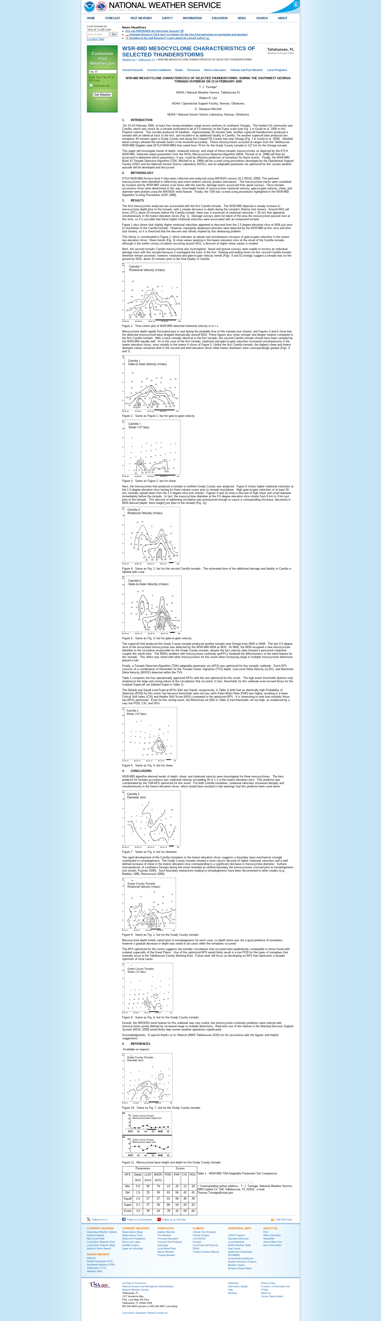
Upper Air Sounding (132, 1248)
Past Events (234, 1248)
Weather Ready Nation (240, 1268)
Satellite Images (130, 1245)
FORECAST (112, 18)
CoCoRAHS (199, 1238)
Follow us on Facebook (139, 1219)
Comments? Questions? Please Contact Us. (145, 1312)
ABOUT (282, 18)
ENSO (196, 1248)
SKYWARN (234, 1255)
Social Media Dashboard (241, 1258)
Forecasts (193, 70)
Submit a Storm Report (99, 1248)
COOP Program (236, 1235)
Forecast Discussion (167, 1238)
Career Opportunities (272, 1296)
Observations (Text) (132, 1235)
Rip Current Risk (95, 1238)
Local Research (236, 1241)
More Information (272, 1245)
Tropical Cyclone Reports (206, 1251)
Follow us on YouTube (173, 1219)
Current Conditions (159, 70)
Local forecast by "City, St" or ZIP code (99, 27)
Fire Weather (164, 1235)
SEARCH (261, 18)
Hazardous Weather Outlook (102, 1231)
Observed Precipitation (134, 1238)
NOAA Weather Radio (239, 1245)
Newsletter (269, 1238)
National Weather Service (135, 1289)
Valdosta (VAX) (95, 1271)
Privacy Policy (102, 99)
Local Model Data (166, 1248)
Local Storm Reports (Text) (101, 1241)
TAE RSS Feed (283, 1219)
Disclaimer (233, 1283)
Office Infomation (272, 1235)
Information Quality (238, 1286)
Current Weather (135, 1228)
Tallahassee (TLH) (96, 1267)
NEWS (242, 18)
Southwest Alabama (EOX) (101, 1264)
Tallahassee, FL (146, 59)
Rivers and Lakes (215, 70)
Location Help (95, 39)
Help (230, 1289)
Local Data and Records (205, 1245)
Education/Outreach (238, 1238)
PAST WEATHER (141, 18)
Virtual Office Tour (272, 1241)
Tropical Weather (166, 1255)
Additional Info (239, 1228)
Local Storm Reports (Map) (101, 1245)
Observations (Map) (132, 1231)
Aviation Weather (166, 1231)
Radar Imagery (98, 1254)
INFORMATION (192, 18)
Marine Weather (165, 1251)
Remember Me (102, 85)
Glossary (232, 1293)
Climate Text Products (204, 1231)
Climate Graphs (201, 1235)
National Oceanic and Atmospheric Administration (148, 1286)
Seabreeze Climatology (240, 1251)
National (91, 1258)
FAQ (265, 1231)
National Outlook (95, 1235)
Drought (197, 1241)
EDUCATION (219, 18)
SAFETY (167, 18)
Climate (198, 1228)
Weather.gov (129, 59)
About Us (270, 1228)
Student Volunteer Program (242, 1261)
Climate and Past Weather (246, 70)
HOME (91, 18)
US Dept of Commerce (134, 1283)
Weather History (236, 1265)
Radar (179, 70)
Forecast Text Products (169, 1241)
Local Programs (277, 70)
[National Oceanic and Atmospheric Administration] (88, 6)
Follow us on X (98, 1219)
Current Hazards (132, 70)
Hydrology (162, 1245)
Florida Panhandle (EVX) (100, 1261)
